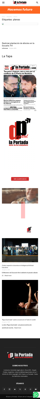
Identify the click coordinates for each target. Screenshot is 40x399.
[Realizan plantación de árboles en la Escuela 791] (20, 32)
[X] (20, 389)
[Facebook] (4, 389)
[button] (3, 2)
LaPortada (5, 48)
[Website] (25, 389)
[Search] (37, 2)
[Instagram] (9, 389)
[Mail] (15, 389)
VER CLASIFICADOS (20, 179)
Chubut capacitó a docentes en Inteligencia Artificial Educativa (17, 266)
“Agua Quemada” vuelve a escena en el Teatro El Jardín (19, 320)
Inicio (3, 16)
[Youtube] (36, 389)
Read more (8, 276)
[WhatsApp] (30, 389)
